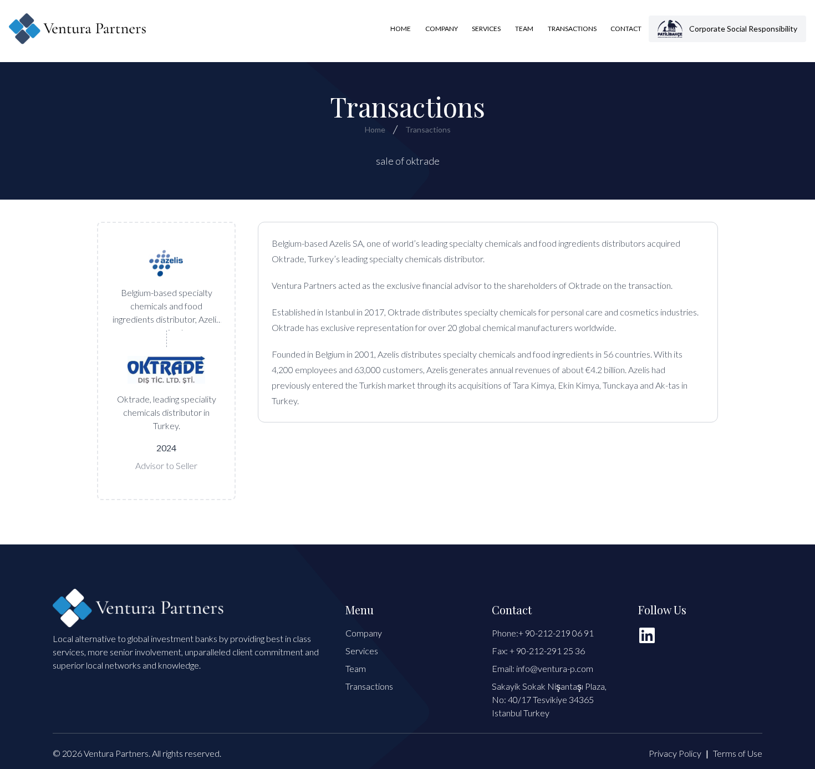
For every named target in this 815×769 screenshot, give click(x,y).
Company (441, 28)
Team (524, 28)
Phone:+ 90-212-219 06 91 (543, 633)
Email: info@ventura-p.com (542, 668)
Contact (625, 28)
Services (486, 28)
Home (400, 28)
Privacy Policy (675, 753)
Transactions (572, 28)
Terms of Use (737, 753)
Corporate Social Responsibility (743, 28)
